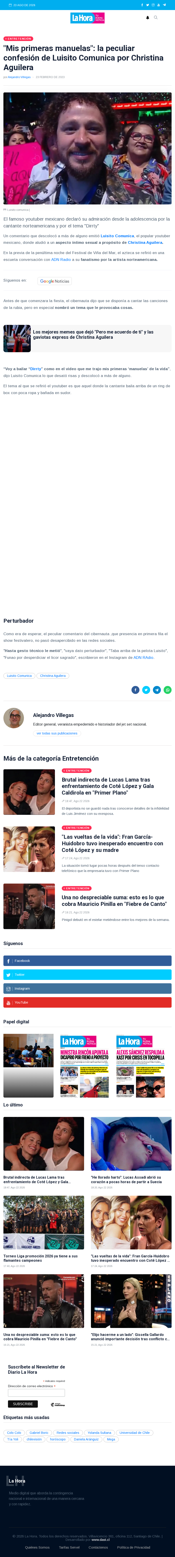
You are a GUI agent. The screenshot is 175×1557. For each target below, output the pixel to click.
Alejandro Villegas (19, 77)
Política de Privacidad (133, 1547)
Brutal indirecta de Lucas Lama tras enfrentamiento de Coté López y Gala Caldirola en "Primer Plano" (108, 786)
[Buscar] (155, 18)
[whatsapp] (168, 690)
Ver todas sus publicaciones (57, 733)
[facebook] (142, 5)
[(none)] (13, 718)
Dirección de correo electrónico (32, 1386)
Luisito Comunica (19, 676)
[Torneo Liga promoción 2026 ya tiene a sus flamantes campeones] (43, 1222)
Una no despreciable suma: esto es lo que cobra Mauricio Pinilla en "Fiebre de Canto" (114, 900)
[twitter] (147, 5)
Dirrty (35, 369)
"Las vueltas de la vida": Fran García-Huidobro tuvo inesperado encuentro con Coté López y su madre (112, 843)
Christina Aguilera (145, 242)
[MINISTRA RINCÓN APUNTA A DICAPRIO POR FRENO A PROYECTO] (84, 1066)
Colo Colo (14, 1433)
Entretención (80, 758)
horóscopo (58, 1439)
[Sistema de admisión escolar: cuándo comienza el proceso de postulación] (28, 1066)
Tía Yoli (12, 1439)
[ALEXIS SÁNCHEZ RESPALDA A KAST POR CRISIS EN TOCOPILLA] (141, 1066)
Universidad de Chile (135, 1433)
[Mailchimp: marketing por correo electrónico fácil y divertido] (58, 1408)
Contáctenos (98, 1547)
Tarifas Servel (69, 1547)
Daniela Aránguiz (86, 1439)
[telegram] (164, 5)
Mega (111, 1439)
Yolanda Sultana (99, 1433)
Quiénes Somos (37, 1547)
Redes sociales (68, 1433)
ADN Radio (61, 259)
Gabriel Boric (39, 1433)
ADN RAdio (143, 657)
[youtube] (158, 5)
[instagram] (153, 5)
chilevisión (34, 1439)
